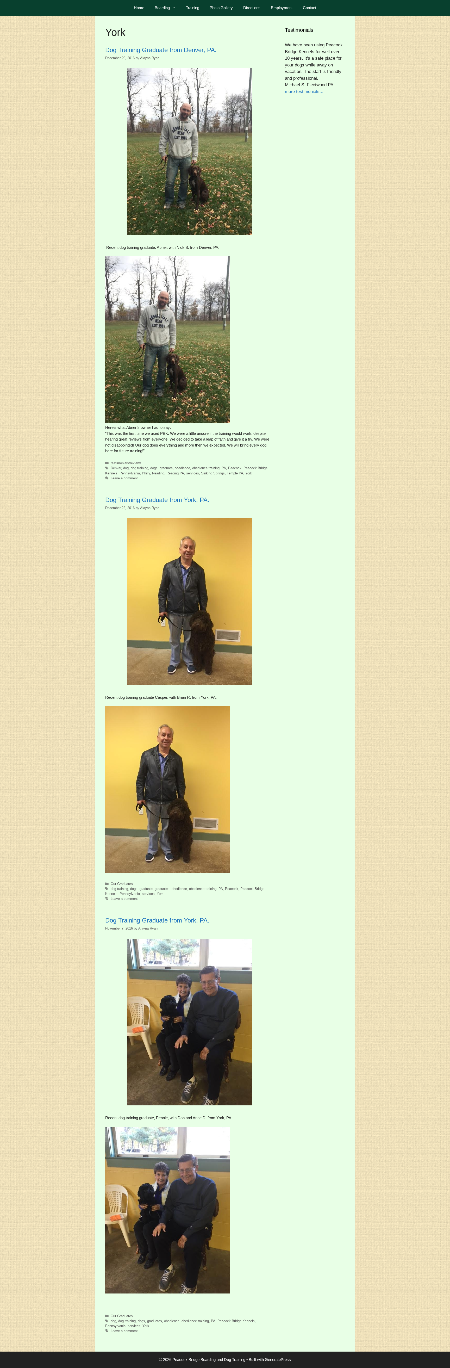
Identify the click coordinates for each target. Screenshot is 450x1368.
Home (139, 7)
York (248, 473)
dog (126, 468)
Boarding (162, 7)
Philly (146, 473)
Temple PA (235, 473)
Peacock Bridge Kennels (236, 1321)
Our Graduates (122, 884)
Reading (158, 473)
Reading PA (175, 473)
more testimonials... (304, 91)
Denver (116, 468)
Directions (251, 7)
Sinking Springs (213, 473)
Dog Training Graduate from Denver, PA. (161, 49)
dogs (154, 468)
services (192, 473)
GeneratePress (278, 1359)
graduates (162, 889)
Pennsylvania (130, 473)
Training (192, 7)
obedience (182, 468)
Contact (309, 7)
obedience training (206, 468)
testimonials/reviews (126, 463)
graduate (166, 468)
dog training (139, 468)
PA (224, 468)
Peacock (234, 468)
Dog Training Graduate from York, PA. (157, 499)
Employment (281, 7)
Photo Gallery (221, 7)
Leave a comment (124, 478)
